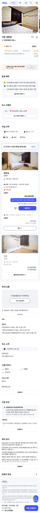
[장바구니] (36, 3)
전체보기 (34, 46)
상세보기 (6, 193)
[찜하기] (32, 37)
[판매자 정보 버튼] (36, 474)
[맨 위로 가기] (35, 499)
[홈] (4, 3)
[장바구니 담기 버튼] (15, 208)
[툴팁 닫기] (35, 200)
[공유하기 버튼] (37, 37)
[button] (21, 2)
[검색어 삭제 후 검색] (26, 3)
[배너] (20, 67)
